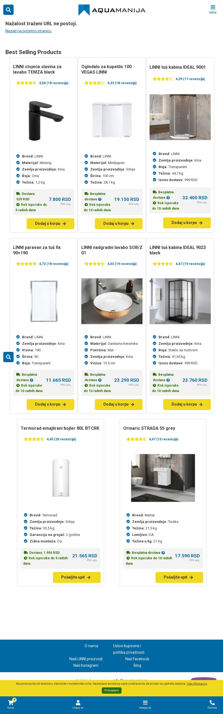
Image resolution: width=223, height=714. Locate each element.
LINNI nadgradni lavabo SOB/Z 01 (112, 250)
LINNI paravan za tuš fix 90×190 (37, 250)
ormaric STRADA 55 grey (149, 428)
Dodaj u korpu (47, 223)
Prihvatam (111, 690)
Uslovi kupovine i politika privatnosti (128, 649)
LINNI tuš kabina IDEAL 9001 (178, 67)
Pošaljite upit (73, 577)
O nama (91, 646)
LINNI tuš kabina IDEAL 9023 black (178, 250)
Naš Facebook (137, 659)
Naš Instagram (85, 665)
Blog (137, 665)
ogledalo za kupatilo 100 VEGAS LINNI (106, 69)
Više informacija (197, 683)
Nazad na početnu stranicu (28, 31)
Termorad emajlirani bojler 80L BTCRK (60, 428)
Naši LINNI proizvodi (86, 659)
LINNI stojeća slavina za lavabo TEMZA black (37, 69)
